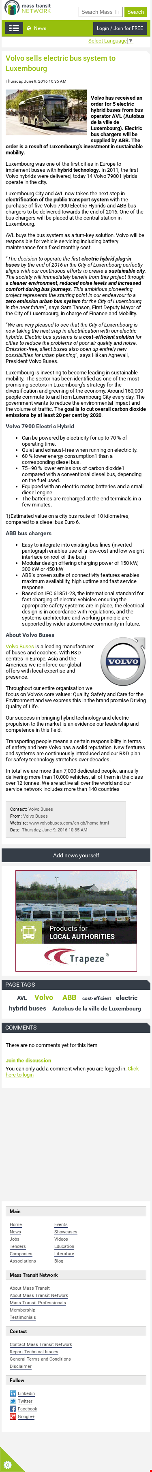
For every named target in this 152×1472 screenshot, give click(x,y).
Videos (61, 1239)
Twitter (25, 1401)
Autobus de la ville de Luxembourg (96, 1008)
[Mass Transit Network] (27, 7)
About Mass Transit (30, 1288)
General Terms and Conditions (40, 1359)
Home (16, 1224)
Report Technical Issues (34, 1351)
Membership (22, 1310)
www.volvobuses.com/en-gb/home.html (69, 823)
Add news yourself (76, 855)
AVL (22, 998)
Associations (23, 1261)
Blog (58, 1261)
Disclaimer (21, 1366)
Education (64, 1246)
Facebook (27, 1409)
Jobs (14, 1239)
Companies (21, 1253)
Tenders (18, 1246)
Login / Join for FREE (120, 28)
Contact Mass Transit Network (41, 1344)
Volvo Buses (20, 646)
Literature (64, 1253)
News (39, 28)
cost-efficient (96, 998)
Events (61, 1224)
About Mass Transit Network (39, 1295)
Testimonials (23, 1317)
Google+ (26, 1416)
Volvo (43, 997)
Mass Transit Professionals (38, 1302)
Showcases (65, 1232)
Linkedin (26, 1393)
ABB (69, 997)
